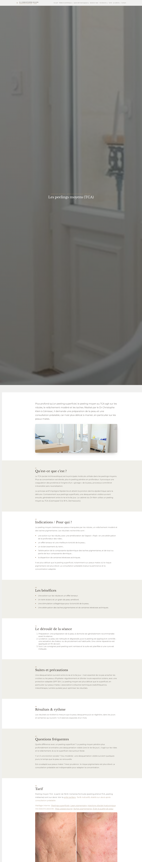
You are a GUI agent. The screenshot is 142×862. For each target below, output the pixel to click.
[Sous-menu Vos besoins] (107, 2)
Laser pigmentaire (78, 805)
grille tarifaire (70, 797)
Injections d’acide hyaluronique (101, 805)
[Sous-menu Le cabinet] (119, 2)
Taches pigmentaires (82, 809)
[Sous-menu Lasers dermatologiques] (88, 2)
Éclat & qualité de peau (103, 809)
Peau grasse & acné (63, 809)
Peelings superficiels (60, 805)
